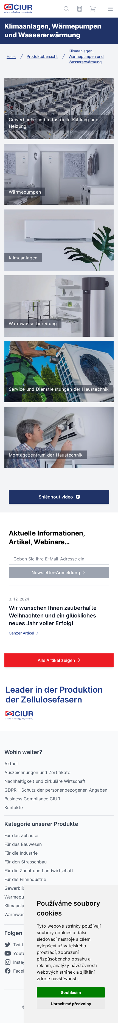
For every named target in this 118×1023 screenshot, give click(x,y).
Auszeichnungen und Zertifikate (37, 772)
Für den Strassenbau (25, 862)
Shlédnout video (56, 497)
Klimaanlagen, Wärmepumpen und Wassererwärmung (86, 56)
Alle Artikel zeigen (56, 660)
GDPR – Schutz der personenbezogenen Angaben (55, 790)
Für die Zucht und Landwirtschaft (38, 870)
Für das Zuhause (21, 835)
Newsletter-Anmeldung (56, 572)
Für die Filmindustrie (25, 879)
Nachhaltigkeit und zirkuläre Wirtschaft (45, 781)
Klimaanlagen (18, 905)
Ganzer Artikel (22, 633)
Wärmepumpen (19, 897)
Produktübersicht (42, 56)
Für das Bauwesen (23, 844)
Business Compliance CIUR (32, 798)
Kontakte (13, 807)
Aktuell (11, 763)
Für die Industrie (21, 853)
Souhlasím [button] (71, 992)
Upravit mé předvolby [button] (71, 1003)
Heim (11, 56)
